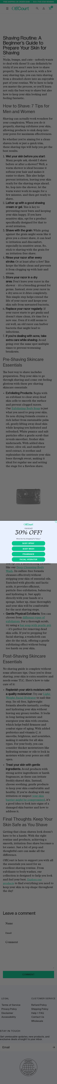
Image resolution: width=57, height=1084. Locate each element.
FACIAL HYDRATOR (28, 559)
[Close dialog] (56, 522)
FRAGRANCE (28, 554)
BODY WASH (28, 549)
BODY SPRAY (28, 543)
